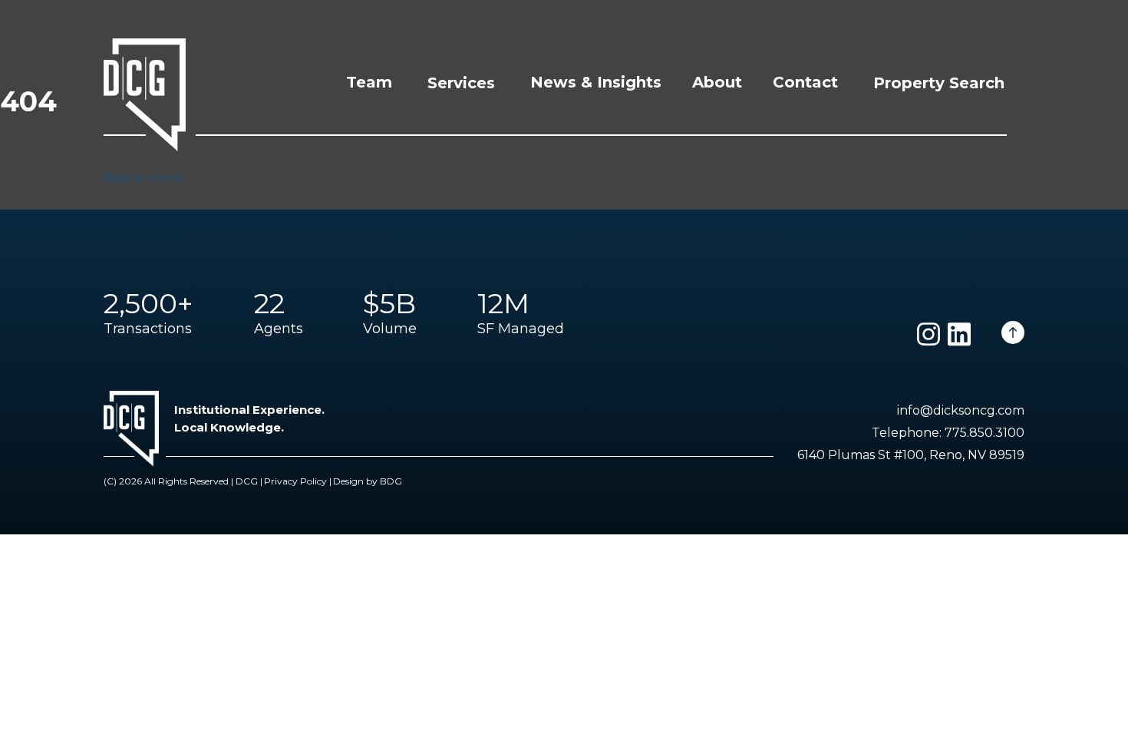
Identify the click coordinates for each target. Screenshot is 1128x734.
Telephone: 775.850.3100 (948, 432)
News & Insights (595, 82)
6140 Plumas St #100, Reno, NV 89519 (910, 455)
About (717, 82)
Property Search (938, 83)
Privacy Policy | (297, 481)
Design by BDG (367, 481)
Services (461, 83)
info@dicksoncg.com (960, 410)
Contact (805, 82)
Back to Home (143, 178)
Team (369, 82)
